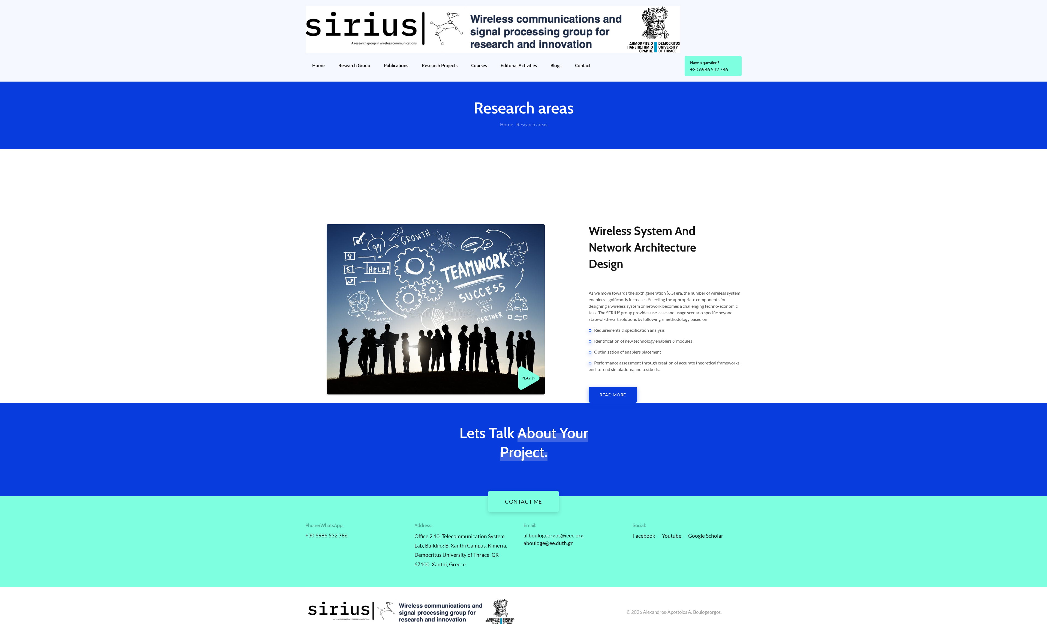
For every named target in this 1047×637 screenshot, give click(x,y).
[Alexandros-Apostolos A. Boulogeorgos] (523, 29)
